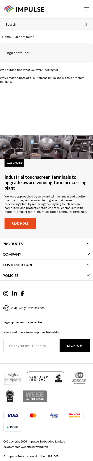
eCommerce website (17, 447)
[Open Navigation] (86, 9)
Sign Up (74, 346)
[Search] (85, 24)
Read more (20, 223)
